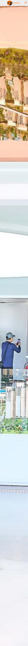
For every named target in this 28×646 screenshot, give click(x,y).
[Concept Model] (14, 3)
